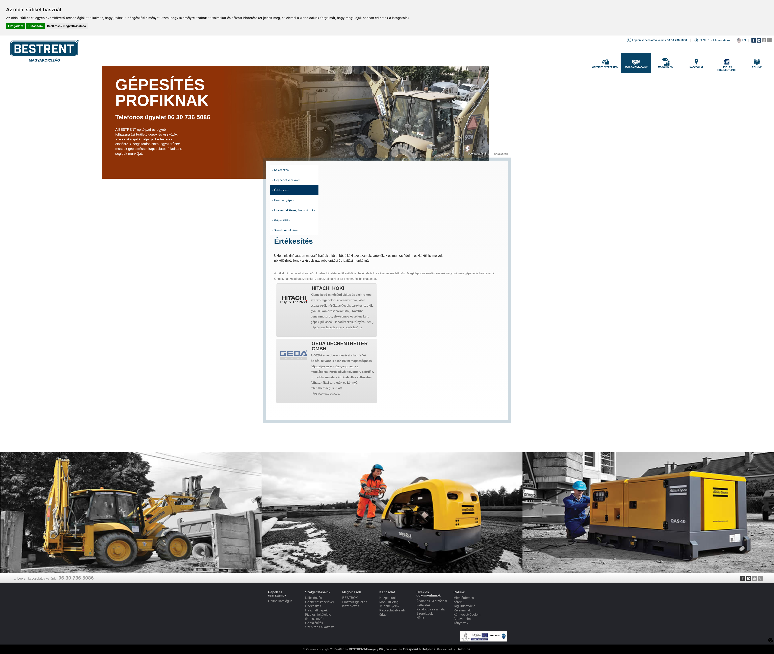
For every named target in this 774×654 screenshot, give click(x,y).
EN (744, 40)
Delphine (428, 649)
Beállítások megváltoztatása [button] (66, 26)
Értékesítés (501, 153)
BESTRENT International (715, 40)
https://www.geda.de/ (325, 393)
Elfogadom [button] (15, 26)
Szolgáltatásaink (478, 153)
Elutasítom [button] (35, 26)
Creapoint (410, 649)
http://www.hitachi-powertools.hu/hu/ (336, 327)
